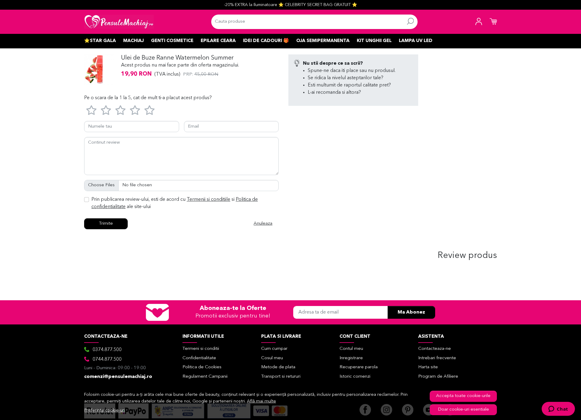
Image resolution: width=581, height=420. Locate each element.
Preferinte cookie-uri (104, 410)
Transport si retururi (280, 376)
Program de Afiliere (438, 376)
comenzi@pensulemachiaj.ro (118, 376)
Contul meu (351, 349)
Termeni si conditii (200, 349)
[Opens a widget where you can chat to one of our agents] (558, 409)
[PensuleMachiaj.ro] (119, 22)
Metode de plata (278, 367)
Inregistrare (351, 358)
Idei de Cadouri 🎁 (266, 41)
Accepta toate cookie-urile (463, 396)
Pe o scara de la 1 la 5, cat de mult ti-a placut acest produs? (148, 98)
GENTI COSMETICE (172, 41)
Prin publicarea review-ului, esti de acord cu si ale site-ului (174, 203)
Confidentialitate (199, 358)
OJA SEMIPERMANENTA (323, 41)
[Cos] (493, 22)
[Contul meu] (478, 22)
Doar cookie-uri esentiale (463, 409)
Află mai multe (261, 401)
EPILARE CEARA (218, 41)
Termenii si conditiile (208, 199)
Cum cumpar (274, 349)
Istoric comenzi (355, 376)
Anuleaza (263, 223)
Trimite (106, 223)
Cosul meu (272, 358)
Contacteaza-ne (434, 349)
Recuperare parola (359, 367)
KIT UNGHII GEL (374, 41)
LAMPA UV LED (415, 41)
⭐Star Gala (100, 41)
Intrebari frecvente (437, 358)
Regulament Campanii (205, 376)
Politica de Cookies (202, 367)
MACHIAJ (133, 41)
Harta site (428, 367)
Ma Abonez (411, 312)
